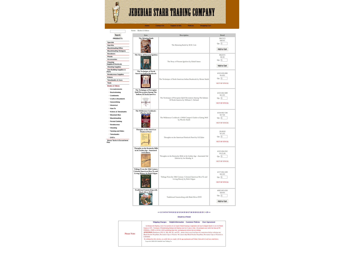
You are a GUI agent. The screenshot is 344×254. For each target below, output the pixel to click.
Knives (110, 77)
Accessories (112, 59)
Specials (110, 42)
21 (198, 212)
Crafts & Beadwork (117, 99)
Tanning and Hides (117, 131)
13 (180, 212)
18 (191, 212)
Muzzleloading (115, 118)
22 (200, 212)
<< (159, 212)
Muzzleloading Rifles (115, 48)
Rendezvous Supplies (115, 74)
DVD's (112, 137)
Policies (191, 26)
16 (187, 212)
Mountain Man (115, 115)
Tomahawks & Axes (115, 80)
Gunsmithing (115, 102)
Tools (109, 83)
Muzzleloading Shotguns (116, 51)
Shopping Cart (205, 26)
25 (207, 212)
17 (189, 212)
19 (193, 212)
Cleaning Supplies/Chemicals (114, 63)
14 (182, 212)
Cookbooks (114, 96)
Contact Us (160, 26)
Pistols (110, 57)
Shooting (113, 128)
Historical (114, 105)
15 (184, 212)
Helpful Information (176, 222)
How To (113, 108)
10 (173, 212)
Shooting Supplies (114, 67)
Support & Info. (176, 26)
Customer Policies (193, 222)
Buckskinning (115, 92)
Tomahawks (114, 134)
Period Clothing (116, 121)
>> (209, 212)
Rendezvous (115, 125)
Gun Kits (110, 45)
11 (175, 212)
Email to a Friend (184, 217)
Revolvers (111, 54)
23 (203, 212)
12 (177, 212)
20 (196, 212)
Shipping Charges (159, 222)
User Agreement (208, 222)
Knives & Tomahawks (118, 112)
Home (147, 26)
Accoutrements (116, 89)
